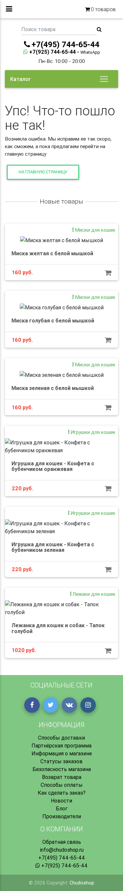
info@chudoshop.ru (62, 849)
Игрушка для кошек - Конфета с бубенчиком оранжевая (52, 466)
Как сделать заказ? (62, 792)
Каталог (20, 79)
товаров (103, 9)
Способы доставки (61, 737)
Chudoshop (82, 883)
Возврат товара (61, 777)
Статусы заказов (61, 761)
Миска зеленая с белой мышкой (52, 388)
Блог (62, 808)
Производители (61, 816)
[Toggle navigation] (104, 79)
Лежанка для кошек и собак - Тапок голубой (58, 628)
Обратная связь (61, 842)
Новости (61, 800)
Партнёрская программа (61, 745)
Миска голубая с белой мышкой (52, 320)
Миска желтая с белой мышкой (52, 253)
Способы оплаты (62, 785)
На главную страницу (43, 172)
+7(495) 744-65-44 (61, 857)
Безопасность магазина (61, 769)
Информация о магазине (61, 753)
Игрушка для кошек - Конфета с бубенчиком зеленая (52, 547)
